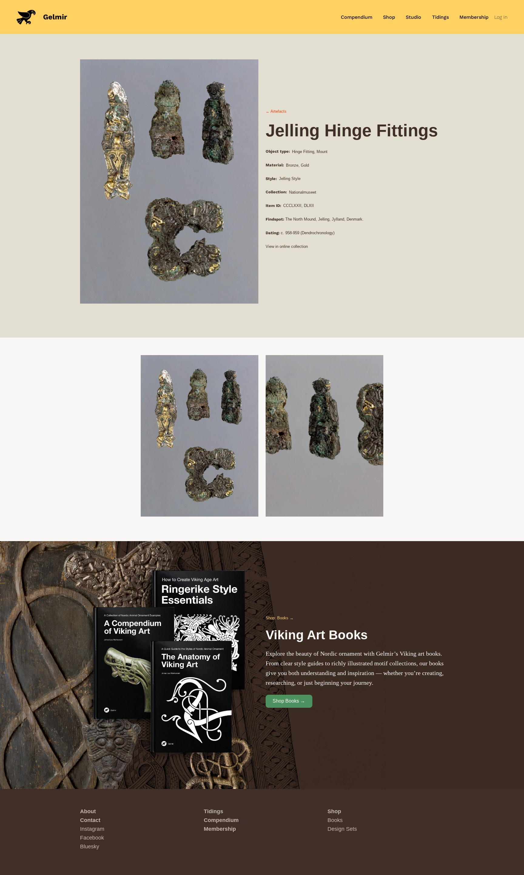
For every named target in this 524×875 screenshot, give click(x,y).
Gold (305, 165)
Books (335, 820)
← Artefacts (276, 111)
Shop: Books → (280, 618)
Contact (90, 820)
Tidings (213, 811)
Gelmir (55, 17)
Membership (220, 829)
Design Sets (342, 829)
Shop (334, 811)
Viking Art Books (317, 635)
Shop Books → (289, 701)
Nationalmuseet (302, 192)
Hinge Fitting (303, 151)
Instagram (92, 829)
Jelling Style (290, 178)
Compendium (221, 820)
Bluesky (89, 846)
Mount (322, 151)
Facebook (92, 838)
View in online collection (287, 246)
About (88, 811)
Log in (501, 17)
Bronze (292, 165)
